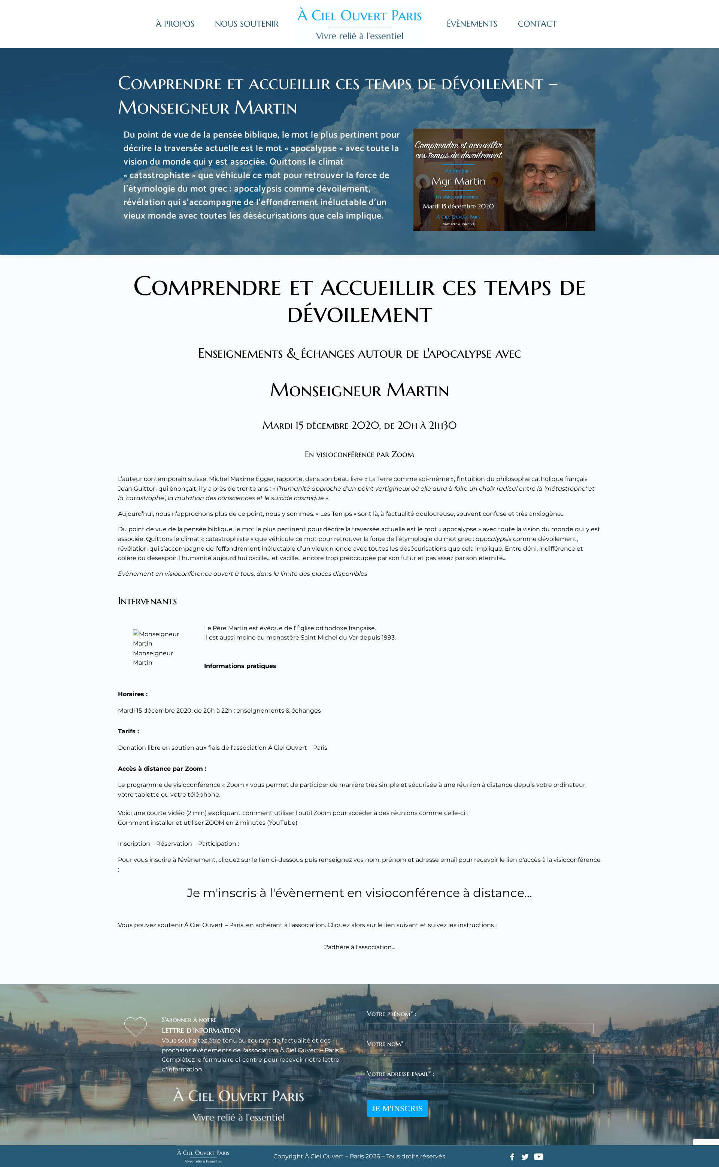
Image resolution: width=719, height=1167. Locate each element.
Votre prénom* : (391, 1013)
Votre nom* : (387, 1043)
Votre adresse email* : (400, 1073)
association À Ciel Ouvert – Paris (280, 747)
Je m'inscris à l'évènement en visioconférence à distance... (359, 892)
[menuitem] (175, 24)
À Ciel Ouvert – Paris (213, 925)
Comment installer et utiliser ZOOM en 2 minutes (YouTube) (207, 822)
